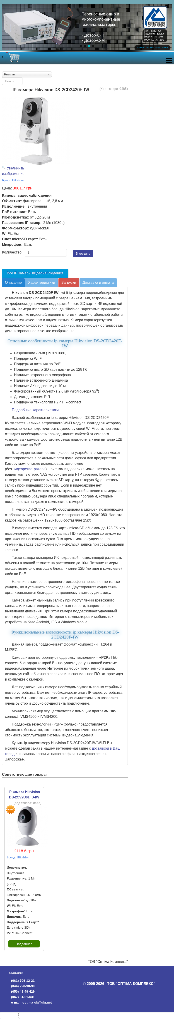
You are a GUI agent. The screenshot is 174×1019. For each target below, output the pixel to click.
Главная (155, 10)
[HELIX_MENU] (169, 62)
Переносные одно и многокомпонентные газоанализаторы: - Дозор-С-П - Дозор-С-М (101, 27)
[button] (81, 46)
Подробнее (24, 944)
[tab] (13, 282)
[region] (87, 31)
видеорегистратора (29, 469)
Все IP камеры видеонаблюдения (35, 273)
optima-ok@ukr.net (37, 1002)
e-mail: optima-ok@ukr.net (152, 47)
